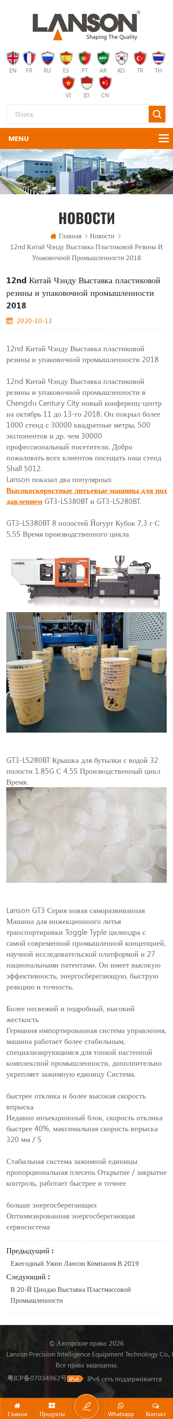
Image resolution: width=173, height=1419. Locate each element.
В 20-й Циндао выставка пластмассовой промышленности (70, 1294)
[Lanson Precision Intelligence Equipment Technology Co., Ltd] (86, 25)
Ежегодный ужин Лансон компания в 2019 (74, 1263)
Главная (70, 235)
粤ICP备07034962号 (37, 1377)
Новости (102, 235)
